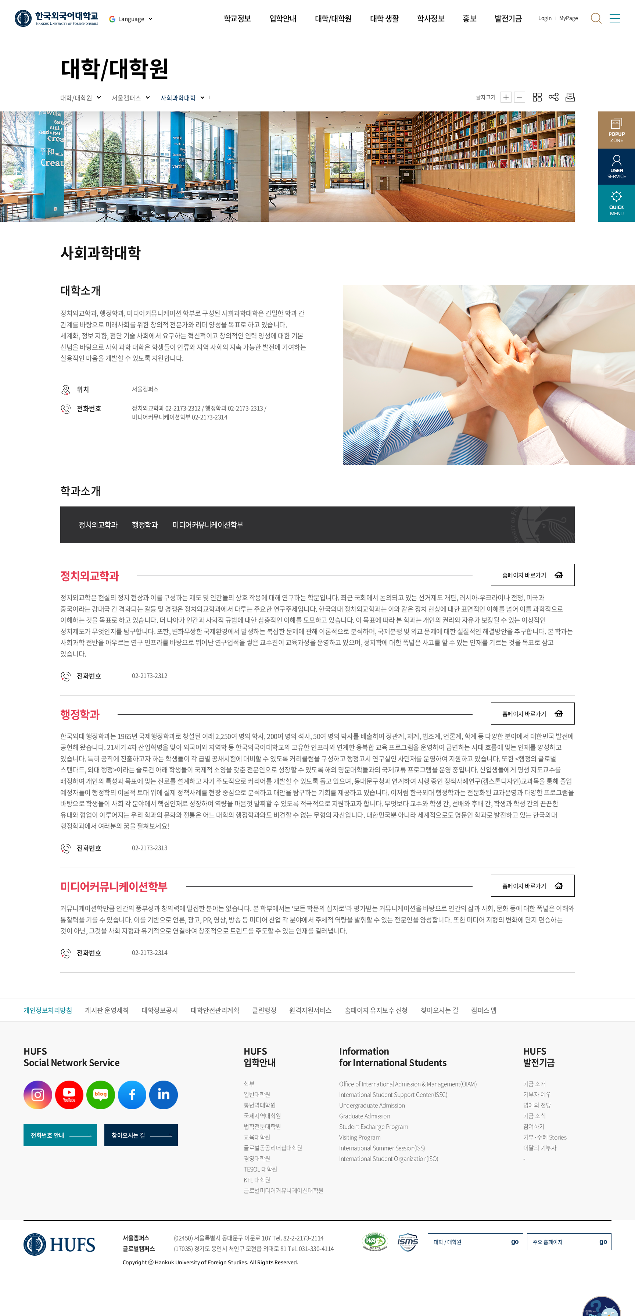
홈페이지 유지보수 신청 (376, 1010)
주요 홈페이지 (548, 1241)
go (515, 1241)
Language (131, 19)
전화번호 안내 (47, 1135)
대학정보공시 (159, 1010)
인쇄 (568, 97)
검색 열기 (596, 18)
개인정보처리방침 (48, 1010)
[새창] (38, 1085)
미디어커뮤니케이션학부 (207, 524)
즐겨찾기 (537, 97)
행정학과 (145, 524)
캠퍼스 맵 (484, 1010)
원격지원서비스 (310, 1010)
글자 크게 (506, 97)
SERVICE (616, 173)
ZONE (617, 137)
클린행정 (264, 1010)
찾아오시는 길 (440, 1010)
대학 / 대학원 (448, 1241)
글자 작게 (519, 97)
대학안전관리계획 (215, 1010)
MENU (616, 210)
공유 (553, 97)
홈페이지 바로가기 (524, 574)
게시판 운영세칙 (107, 1010)
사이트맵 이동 (614, 18)
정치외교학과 (98, 524)
